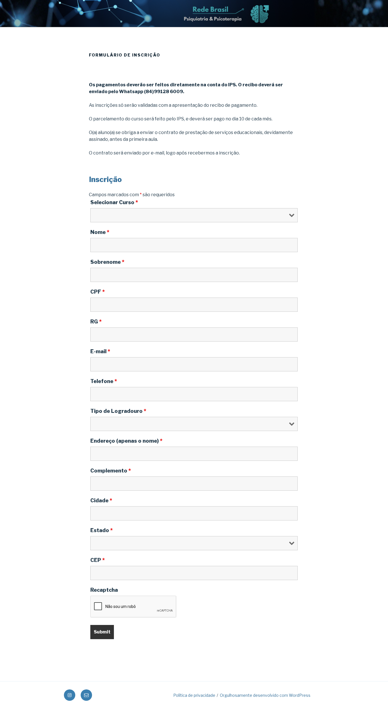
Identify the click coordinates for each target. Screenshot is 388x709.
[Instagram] (69, 695)
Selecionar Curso (114, 202)
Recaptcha (104, 590)
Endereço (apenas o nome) (126, 441)
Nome (99, 232)
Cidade (101, 500)
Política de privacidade (194, 695)
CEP (97, 560)
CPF (97, 292)
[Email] (86, 695)
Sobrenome (107, 262)
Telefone (103, 381)
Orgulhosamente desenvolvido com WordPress (265, 695)
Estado (101, 530)
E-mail (100, 351)
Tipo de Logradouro (118, 411)
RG (96, 322)
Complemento (110, 471)
